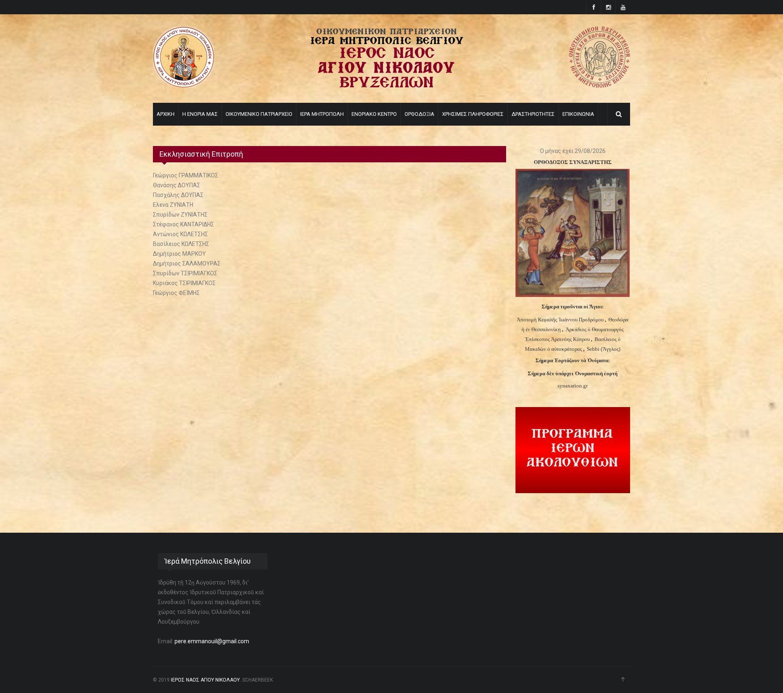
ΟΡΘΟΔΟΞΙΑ (419, 114)
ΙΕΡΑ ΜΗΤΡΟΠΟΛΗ (322, 114)
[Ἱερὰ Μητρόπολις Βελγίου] (599, 85)
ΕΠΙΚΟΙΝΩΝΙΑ (578, 114)
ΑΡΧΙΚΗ (166, 114)
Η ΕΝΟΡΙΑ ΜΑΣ (200, 114)
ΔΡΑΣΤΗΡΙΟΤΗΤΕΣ (533, 114)
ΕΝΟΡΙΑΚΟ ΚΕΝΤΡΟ (374, 114)
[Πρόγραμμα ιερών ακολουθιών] (572, 491)
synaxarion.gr (572, 386)
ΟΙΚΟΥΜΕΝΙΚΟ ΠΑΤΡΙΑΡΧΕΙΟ (259, 114)
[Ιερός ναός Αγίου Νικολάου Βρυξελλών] (387, 85)
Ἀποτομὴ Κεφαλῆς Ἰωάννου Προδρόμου (561, 320)
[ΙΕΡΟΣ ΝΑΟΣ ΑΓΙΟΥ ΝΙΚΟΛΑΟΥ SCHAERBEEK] (183, 85)
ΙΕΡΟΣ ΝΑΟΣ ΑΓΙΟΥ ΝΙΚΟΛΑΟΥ (205, 680)
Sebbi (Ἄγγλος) (603, 349)
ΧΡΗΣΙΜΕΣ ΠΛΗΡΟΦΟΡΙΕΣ (473, 114)
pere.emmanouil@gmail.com (212, 641)
